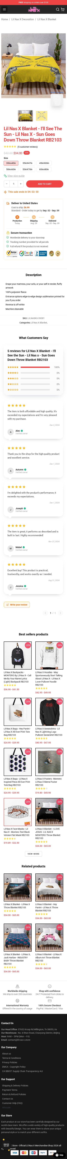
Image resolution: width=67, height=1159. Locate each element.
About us (6, 1053)
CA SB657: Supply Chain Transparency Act (22, 1071)
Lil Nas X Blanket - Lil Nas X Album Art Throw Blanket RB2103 (48, 957)
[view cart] (63, 9)
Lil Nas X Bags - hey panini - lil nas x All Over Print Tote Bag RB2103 (17, 731)
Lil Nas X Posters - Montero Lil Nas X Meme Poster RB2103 (48, 782)
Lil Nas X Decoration (22, 19)
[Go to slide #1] (25, 115)
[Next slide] (61, 65)
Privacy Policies (9, 1062)
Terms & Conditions (11, 1058)
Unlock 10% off (6, 1145)
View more (34, 854)
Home (4, 19)
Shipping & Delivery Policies (15, 1085)
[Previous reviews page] (45, 613)
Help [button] (61, 1155)
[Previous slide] (6, 65)
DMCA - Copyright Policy (14, 1067)
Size (6, 158)
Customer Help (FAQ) (12, 1103)
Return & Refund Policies (14, 1094)
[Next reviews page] (60, 613)
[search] (58, 9)
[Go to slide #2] (41, 115)
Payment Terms (9, 1090)
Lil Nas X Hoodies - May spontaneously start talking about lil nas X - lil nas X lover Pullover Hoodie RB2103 (48, 678)
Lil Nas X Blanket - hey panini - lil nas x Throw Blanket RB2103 (46, 907)
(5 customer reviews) (27, 147)
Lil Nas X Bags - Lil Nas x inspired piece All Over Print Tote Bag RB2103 (17, 782)
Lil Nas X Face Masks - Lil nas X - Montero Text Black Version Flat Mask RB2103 (17, 832)
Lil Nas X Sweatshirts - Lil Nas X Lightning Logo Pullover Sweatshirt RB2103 (48, 731)
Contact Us (7, 1098)
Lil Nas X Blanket (46, 19)
